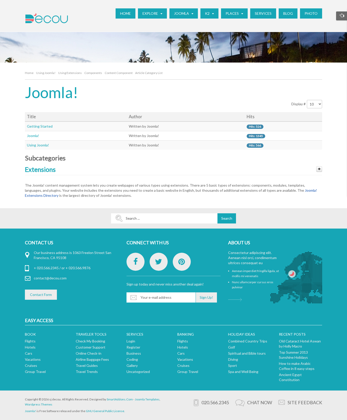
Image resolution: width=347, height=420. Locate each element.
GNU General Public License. (105, 411)
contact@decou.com (50, 278)
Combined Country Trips (247, 341)
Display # (298, 104)
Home (29, 73)
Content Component (119, 73)
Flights (30, 341)
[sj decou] (46, 18)
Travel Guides (87, 365)
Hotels (30, 347)
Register (133, 347)
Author (135, 116)
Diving (233, 359)
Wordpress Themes (38, 404)
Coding (132, 359)
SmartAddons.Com (120, 399)
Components (93, 73)
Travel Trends (87, 371)
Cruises (31, 365)
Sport (232, 365)
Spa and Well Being (243, 371)
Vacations (33, 359)
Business (134, 353)
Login (131, 341)
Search (226, 218)
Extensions (40, 169)
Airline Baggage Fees (92, 359)
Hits (251, 116)
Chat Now (259, 402)
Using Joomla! (46, 73)
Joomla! (33, 135)
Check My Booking (90, 341)
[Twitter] (159, 262)
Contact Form (41, 294)
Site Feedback (305, 402)
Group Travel (35, 371)
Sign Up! (206, 297)
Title (31, 116)
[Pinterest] (182, 262)
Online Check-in (88, 353)
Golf (231, 347)
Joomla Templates (147, 399)
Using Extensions (70, 73)
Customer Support (90, 347)
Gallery (132, 365)
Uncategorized (138, 371)
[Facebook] (136, 262)
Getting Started (40, 126)
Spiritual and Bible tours (247, 353)
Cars (28, 353)
